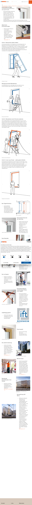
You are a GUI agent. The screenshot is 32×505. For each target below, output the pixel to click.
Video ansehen (6, 39)
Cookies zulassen (26, 262)
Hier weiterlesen (21, 374)
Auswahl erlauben (16, 262)
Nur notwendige (6, 262)
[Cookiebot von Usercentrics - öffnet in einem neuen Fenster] (27, 241)
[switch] (12, 257)
